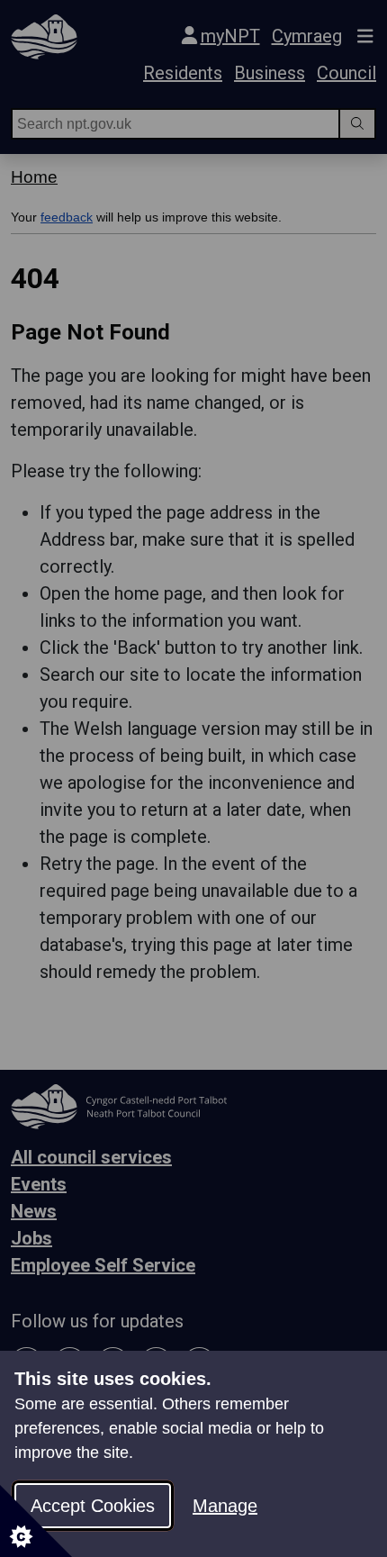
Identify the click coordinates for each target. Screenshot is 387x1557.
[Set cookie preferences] (36, 1521)
